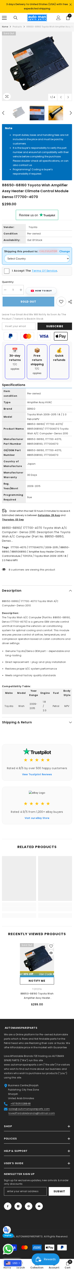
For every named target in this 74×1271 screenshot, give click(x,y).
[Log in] (58, 18)
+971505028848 (20, 1103)
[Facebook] (7, 1206)
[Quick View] (51, 953)
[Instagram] (18, 1206)
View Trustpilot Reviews (37, 774)
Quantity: (8, 281)
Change (64, 251)
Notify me (37, 981)
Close (70, 4)
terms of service (44, 270)
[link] (19, 909)
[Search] (15, 17)
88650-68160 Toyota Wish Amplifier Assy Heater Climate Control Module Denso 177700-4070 (37, 996)
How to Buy (43, 290)
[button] (60, 97)
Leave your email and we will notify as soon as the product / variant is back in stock (34, 316)
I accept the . (35, 270)
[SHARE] (69, 301)
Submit (59, 1191)
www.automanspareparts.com (23, 1064)
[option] (37, 6)
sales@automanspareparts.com (29, 1109)
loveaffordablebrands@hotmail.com (31, 1113)
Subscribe (54, 326)
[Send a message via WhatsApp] (8, 1249)
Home (5, 26)
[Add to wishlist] (61, 301)
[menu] (4, 17)
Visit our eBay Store (37, 818)
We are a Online (14, 1034)
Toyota (33, 227)
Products (17, 26)
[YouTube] (39, 1206)
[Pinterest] (28, 1206)
